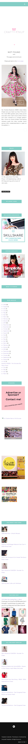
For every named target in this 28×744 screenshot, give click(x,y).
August (5, 306)
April (4, 314)
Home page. (20, 61)
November (6, 327)
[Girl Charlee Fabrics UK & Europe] (11, 418)
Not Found (14, 52)
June (4, 310)
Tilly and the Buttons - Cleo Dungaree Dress (14, 705)
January (5, 321)
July (4, 308)
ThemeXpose (15, 737)
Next (22, 102)
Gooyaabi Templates (6, 739)
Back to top (21, 742)
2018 (4, 304)
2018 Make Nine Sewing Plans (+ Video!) (12, 599)
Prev (18, 102)
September (6, 331)
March (5, 316)
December (6, 325)
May (4, 312)
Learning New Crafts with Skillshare (11, 583)
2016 (4, 349)
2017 (4, 323)
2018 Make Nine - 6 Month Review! (11, 533)
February (5, 319)
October (5, 329)
